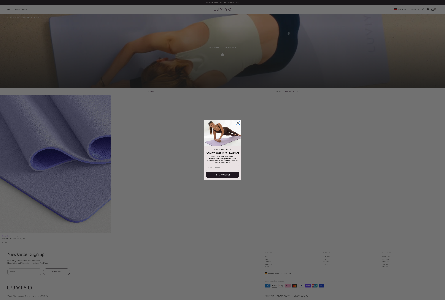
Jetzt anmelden (222, 175)
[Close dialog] (238, 123)
